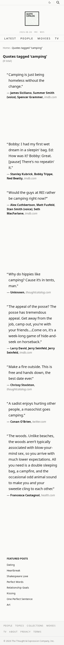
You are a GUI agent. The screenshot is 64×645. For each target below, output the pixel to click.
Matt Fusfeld (45, 205)
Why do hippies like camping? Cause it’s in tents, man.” (32, 280)
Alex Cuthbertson (22, 205)
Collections (35, 625)
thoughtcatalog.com (38, 292)
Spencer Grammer (30, 97)
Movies (44, 38)
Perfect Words (15, 582)
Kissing (11, 593)
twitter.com (39, 422)
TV (57, 38)
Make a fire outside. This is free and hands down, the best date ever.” (30, 372)
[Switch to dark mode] (49, 2)
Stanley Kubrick (21, 174)
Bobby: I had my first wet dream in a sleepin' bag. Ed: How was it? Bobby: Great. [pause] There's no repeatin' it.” (31, 156)
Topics (19, 625)
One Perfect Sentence (20, 599)
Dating (11, 564)
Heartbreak (13, 570)
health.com (48, 495)
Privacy (25, 631)
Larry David (18, 348)
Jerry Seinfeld (37, 348)
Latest (10, 38)
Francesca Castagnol (25, 495)
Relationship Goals (18, 587)
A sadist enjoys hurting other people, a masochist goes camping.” (32, 409)
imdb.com (50, 97)
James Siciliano (21, 93)
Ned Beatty (15, 178)
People (26, 38)
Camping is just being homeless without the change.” (26, 80)
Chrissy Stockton (22, 385)
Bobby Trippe (43, 174)
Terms (37, 631)
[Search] (58, 2)
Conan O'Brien (20, 422)
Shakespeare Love (17, 576)
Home (6, 48)
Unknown (17, 292)
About (13, 631)
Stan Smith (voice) (19, 209)
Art (8, 604)
